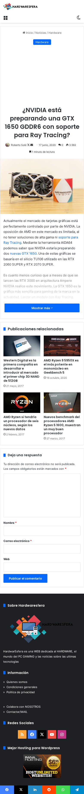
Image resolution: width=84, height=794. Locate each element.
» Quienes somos (15, 682)
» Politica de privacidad (19, 692)
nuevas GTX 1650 (23, 253)
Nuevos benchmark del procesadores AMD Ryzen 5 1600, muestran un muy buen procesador (62, 425)
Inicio (29, 32)
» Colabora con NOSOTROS (21, 706)
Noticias (40, 32)
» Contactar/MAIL (15, 711)
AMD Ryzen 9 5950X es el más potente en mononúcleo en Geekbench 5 (61, 366)
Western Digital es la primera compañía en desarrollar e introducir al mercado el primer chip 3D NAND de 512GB (21, 370)
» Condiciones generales (20, 687)
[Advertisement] (42, 76)
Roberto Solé (18, 145)
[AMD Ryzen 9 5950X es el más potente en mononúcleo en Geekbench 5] (62, 346)
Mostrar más (41, 308)
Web (6, 559)
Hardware (55, 32)
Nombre (10, 522)
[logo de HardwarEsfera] (20, 6)
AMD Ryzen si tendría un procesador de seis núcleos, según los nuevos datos (21, 423)
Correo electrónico (17, 541)
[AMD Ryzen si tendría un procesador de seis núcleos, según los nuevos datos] (21, 402)
